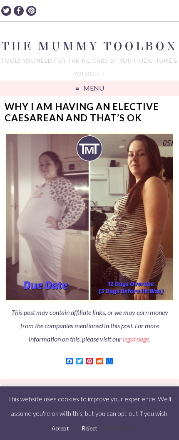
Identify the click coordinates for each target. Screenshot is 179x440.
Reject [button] (89, 428)
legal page (136, 339)
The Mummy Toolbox (89, 46)
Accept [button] (60, 428)
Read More (119, 428)
